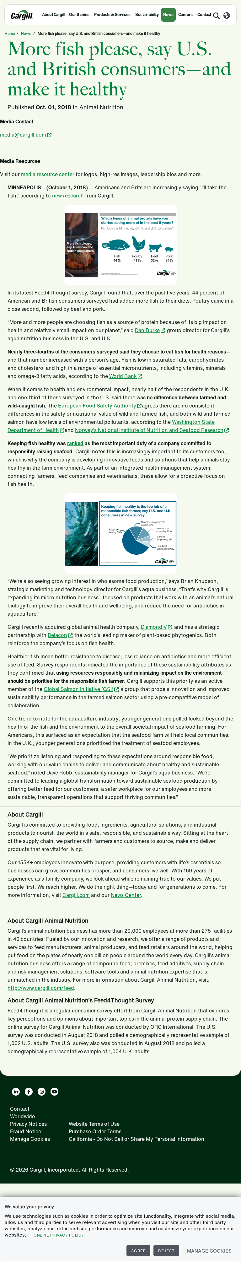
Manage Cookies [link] (30, 1139)
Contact (19, 1109)
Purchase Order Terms (95, 1131)
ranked (75, 443)
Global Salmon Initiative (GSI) (78, 689)
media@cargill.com (23, 134)
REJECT (166, 1251)
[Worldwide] (226, 16)
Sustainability (146, 15)
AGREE (138, 1251)
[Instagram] (42, 1092)
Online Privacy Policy (59, 1235)
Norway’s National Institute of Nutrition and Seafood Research (149, 430)
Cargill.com (76, 895)
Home (10, 33)
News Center (126, 895)
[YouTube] (54, 1092)
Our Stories (79, 15)
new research (68, 195)
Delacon (57, 635)
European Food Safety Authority (97, 405)
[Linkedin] (16, 1092)
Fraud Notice (25, 1131)
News (168, 15)
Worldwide (22, 1116)
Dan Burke (147, 330)
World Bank (123, 376)
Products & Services (112, 15)
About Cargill (53, 15)
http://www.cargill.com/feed (41, 988)
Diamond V (154, 627)
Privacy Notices (28, 1124)
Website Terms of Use (94, 1124)
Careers (185, 15)
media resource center (47, 174)
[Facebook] (29, 1092)
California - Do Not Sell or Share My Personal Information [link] (136, 1139)
